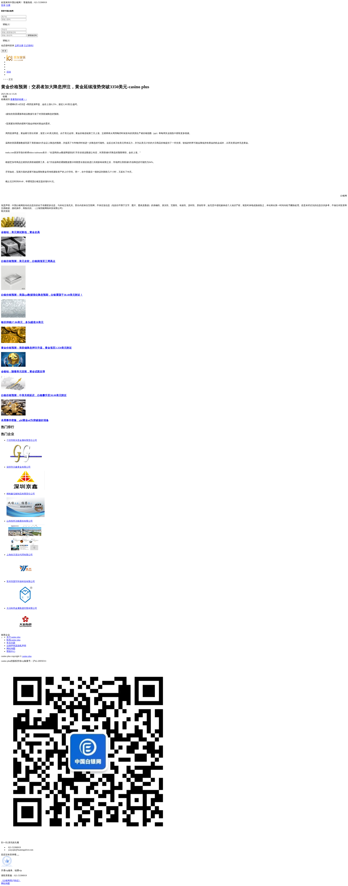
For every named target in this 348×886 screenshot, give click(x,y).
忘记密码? (29, 45)
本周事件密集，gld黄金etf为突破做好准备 (25, 420)
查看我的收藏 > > (18, 99)
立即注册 (19, 45)
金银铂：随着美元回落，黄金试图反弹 (23, 371)
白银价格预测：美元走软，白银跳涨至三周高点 (28, 261)
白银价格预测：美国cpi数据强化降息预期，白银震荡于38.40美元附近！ (42, 294)
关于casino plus (13, 637)
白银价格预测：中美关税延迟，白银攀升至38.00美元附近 (34, 395)
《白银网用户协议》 (11, 880)
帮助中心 (11, 651)
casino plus (27, 656)
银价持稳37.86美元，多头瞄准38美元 (22, 322)
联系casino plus (13, 640)
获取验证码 (32, 35)
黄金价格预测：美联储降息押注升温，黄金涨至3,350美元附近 (36, 347)
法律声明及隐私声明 (16, 645)
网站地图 (11, 648)
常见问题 (11, 643)
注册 (8, 5)
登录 (3, 5)
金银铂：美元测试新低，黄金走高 (20, 232)
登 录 (4, 51)
